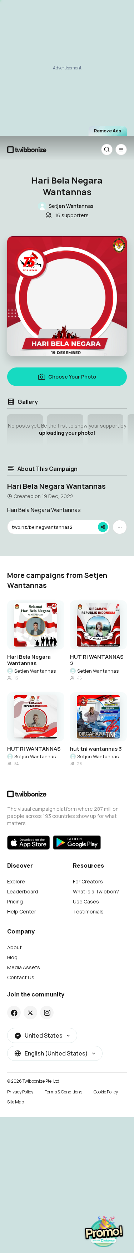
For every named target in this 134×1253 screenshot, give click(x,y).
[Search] (107, 149)
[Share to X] (30, 1012)
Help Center (21, 911)
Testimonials (88, 911)
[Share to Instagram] (47, 1012)
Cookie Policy (106, 1092)
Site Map (15, 1102)
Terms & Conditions (63, 1092)
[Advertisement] (67, 67)
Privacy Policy (20, 1092)
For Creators (88, 881)
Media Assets (23, 967)
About (14, 947)
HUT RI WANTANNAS (34, 749)
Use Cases (86, 901)
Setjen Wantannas (35, 670)
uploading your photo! (67, 432)
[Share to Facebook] (14, 1012)
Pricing (15, 901)
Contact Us (20, 977)
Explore (16, 881)
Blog (12, 957)
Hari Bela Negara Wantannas (29, 660)
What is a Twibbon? (96, 891)
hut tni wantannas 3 (96, 749)
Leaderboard (22, 891)
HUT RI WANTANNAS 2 (97, 660)
